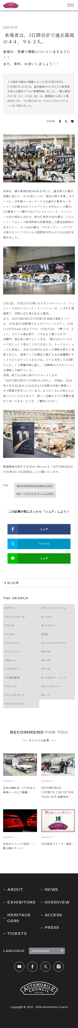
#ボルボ (46, 651)
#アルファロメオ (15, 617)
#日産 (44, 634)
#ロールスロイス (15, 703)
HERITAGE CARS (19, 918)
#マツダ (46, 669)
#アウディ (11, 608)
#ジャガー (47, 617)
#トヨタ (10, 634)
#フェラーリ (12, 643)
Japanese (40, 950)
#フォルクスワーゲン (53, 643)
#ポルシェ (11, 660)
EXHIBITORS (21, 902)
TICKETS (17, 934)
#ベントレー (12, 651)
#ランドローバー (51, 686)
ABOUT (15, 890)
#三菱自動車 (12, 677)
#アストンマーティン (53, 608)
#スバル (10, 625)
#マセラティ (12, 669)
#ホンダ (46, 660)
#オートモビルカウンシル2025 (35, 494)
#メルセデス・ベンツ (53, 677)
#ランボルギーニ (15, 695)
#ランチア (11, 686)
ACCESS (53, 915)
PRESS (52, 927)
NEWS (51, 890)
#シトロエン (48, 625)
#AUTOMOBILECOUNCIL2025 (35, 486)
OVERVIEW (57, 902)
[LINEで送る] (72, 121)
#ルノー (46, 695)
